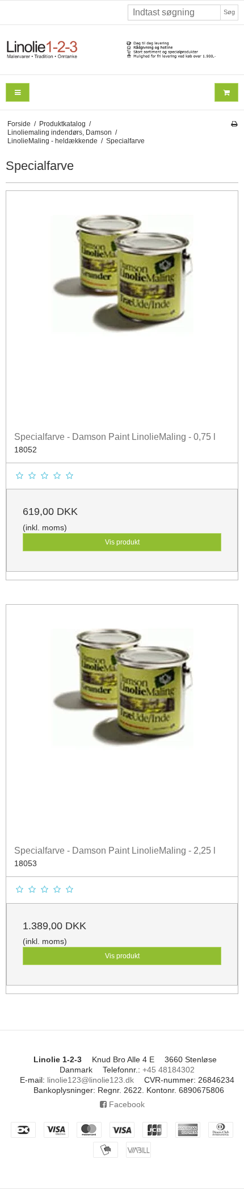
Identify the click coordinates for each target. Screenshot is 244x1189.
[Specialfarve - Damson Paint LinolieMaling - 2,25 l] (122, 721)
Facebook (126, 1104)
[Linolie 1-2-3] (122, 50)
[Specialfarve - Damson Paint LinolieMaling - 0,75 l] (122, 307)
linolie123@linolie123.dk (90, 1079)
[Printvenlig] (234, 124)
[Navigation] (18, 92)
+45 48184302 (168, 1069)
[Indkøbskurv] (226, 92)
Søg (229, 12)
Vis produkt (122, 542)
